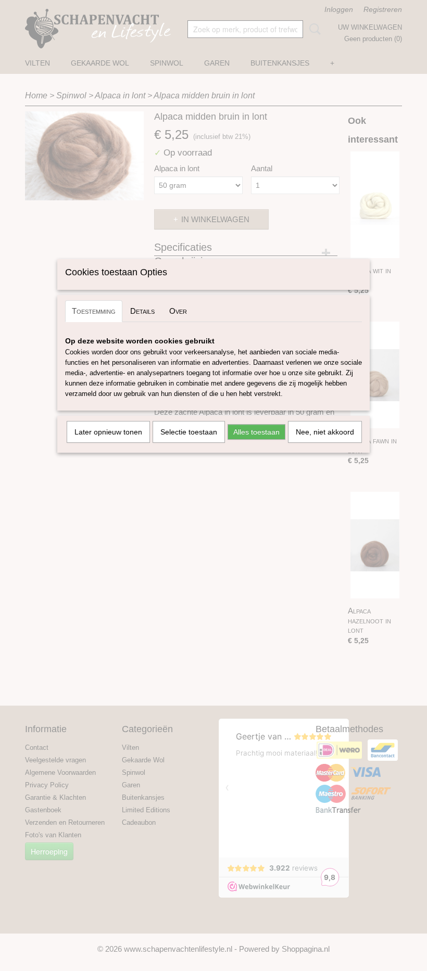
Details (142, 310)
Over (178, 310)
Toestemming (94, 310)
